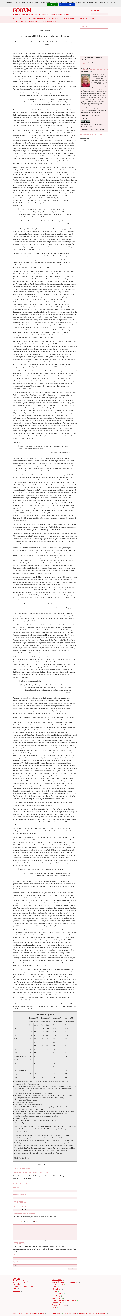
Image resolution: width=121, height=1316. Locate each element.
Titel (14, 1255)
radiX (54, 1307)
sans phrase (57, 1298)
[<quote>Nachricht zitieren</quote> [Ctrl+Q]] (27, 1221)
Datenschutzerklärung (67, 4)
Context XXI (57, 1280)
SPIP (60, 1313)
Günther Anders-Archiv (35, 18)
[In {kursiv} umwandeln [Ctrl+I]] (17, 1221)
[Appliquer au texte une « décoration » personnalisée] (21, 1221)
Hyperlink (16, 1262)
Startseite (17, 18)
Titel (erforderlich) (19, 1206)
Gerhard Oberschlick (38, 1313)
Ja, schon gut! (52, 4)
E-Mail (15, 1288)
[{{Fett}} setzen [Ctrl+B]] (14, 1221)
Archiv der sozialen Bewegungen (65, 1282)
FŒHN (55, 1287)
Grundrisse (56, 1289)
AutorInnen (82, 18)
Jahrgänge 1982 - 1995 (35, 21)
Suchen (95, 10)
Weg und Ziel (57, 1303)
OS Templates (102, 1313)
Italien (84, 140)
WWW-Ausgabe (68, 18)
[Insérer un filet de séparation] (37, 1221)
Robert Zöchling (71, 1313)
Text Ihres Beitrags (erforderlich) (25, 1213)
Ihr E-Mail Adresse (19, 1194)
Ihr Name (16, 1187)
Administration (16, 1291)
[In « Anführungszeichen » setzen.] (30, 1221)
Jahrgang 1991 (47, 21)
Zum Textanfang (45, 1165)
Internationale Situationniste (64, 1300)
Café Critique (57, 1284)
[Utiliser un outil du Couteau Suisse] (33, 1221)
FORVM (22, 10)
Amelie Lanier (58, 1294)
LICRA (54, 1291)
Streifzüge (56, 1296)
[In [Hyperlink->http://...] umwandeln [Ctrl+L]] (24, 1221)
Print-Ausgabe (54, 18)
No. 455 (54, 21)
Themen (93, 18)
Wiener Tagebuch (59, 1305)
